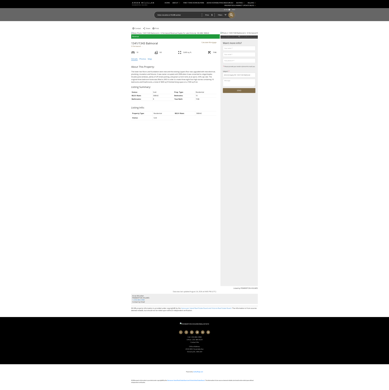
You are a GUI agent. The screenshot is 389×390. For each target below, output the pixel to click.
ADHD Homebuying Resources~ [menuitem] (220, 3)
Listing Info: (137, 107)
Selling (251, 3)
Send (239, 90)
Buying (239, 3)
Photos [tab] (142, 59)
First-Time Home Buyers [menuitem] (193, 3)
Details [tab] (134, 59)
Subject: (225, 71)
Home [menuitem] (167, 3)
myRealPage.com (198, 372)
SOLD (233, 9)
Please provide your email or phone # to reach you (239, 66)
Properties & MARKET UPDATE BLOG (239, 5)
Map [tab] (150, 59)
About (175, 3)
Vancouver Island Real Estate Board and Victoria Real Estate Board (206, 308)
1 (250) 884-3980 (138, 300)
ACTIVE (226, 9)
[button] (181, 332)
